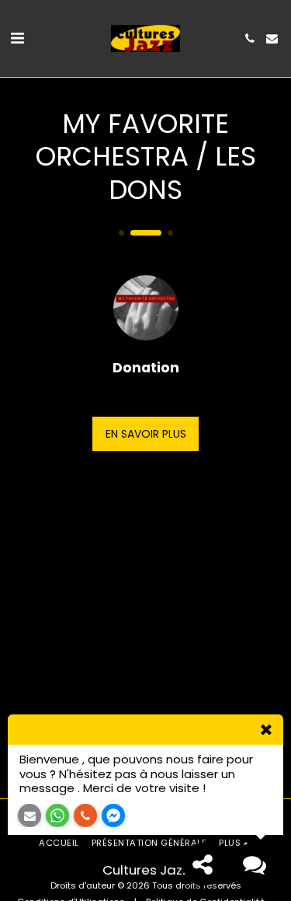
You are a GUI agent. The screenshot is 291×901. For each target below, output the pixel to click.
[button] (17, 38)
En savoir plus (146, 434)
